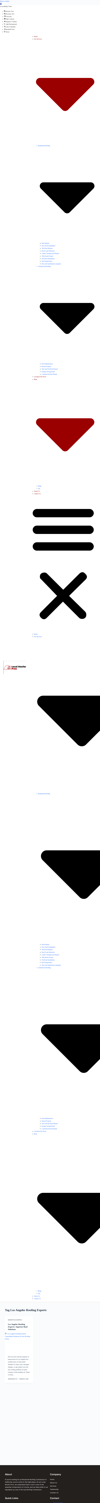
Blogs (39, 486)
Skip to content (4, 1)
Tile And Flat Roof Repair (50, 369)
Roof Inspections (47, 261)
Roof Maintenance (47, 364)
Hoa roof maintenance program (51, 264)
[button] (1, 4)
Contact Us (37, 494)
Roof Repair (45, 243)
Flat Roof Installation (48, 258)
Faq (39, 488)
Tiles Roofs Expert (47, 256)
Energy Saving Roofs (48, 371)
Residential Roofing (15, 1320)
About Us (37, 491)
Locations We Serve (40, 377)
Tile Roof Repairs (47, 248)
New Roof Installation (48, 246)
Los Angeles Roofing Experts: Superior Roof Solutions (18, 1326)
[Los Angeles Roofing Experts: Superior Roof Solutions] (19, 1343)
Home (36, 36)
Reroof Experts (46, 366)
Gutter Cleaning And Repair (50, 253)
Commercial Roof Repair (49, 374)
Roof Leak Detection (48, 251)
